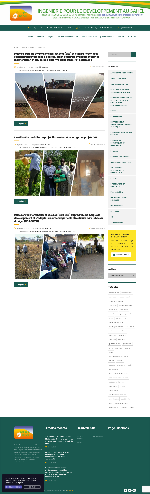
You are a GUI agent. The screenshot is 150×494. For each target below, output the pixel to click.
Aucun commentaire (98, 67)
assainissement (126, 293)
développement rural (116, 327)
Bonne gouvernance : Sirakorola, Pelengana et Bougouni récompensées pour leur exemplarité (58, 455)
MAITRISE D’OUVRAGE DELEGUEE (118, 199)
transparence (113, 408)
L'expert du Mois (116, 192)
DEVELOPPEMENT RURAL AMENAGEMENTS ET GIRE (120, 91)
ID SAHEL (114, 178)
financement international (117, 335)
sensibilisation (114, 399)
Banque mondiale (124, 297)
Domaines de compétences (67, 36)
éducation (124, 408)
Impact (111, 352)
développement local (116, 322)
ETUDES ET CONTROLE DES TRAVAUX (121, 134)
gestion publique (114, 344)
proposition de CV (107, 36)
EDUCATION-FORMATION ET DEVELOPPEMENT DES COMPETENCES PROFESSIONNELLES (121, 101)
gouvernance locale (115, 348)
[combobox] (122, 275)
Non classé (114, 211)
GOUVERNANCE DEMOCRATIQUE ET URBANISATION (117, 170)
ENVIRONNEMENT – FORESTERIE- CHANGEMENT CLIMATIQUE (121, 124)
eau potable (130, 327)
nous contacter (122, 254)
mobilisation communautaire (118, 373)
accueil (30, 36)
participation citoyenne (116, 382)
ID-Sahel (127, 348)
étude (132, 408)
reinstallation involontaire (117, 395)
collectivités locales (125, 305)
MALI (129, 365)
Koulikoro (120, 361)
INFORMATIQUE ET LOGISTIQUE (117, 185)
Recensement (113, 390)
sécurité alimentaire (121, 403)
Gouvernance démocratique (120, 162)
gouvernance (127, 344)
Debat (111, 318)
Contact (79, 442)
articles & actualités (89, 36)
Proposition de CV (98, 436)
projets (50, 36)
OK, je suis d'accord (13, 487)
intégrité (111, 361)
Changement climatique (116, 301)
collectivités (113, 305)
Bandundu (112, 297)
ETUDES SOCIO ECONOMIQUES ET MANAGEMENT (117, 143)
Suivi (110, 403)
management (113, 369)
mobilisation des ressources (118, 378)
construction (113, 310)
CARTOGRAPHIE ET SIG (119, 84)
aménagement (114, 293)
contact (121, 36)
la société (40, 36)
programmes (113, 386)
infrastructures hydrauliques (118, 356)
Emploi (113, 111)
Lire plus (20, 123)
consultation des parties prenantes (120, 314)
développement (121, 318)
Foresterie (114, 151)
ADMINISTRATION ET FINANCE (121, 73)
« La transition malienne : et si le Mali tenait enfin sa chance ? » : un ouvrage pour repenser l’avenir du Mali (59, 440)
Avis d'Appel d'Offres (118, 78)
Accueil (16, 47)
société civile (125, 399)
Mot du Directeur (116, 206)
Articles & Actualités (80, 437)
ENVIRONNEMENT (114, 331)
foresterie (112, 339)
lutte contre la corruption (117, 365)
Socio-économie (116, 222)
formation (121, 339)
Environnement (116, 116)
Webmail (70, 490)
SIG (111, 217)
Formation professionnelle (120, 156)
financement (126, 331)
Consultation (124, 310)
